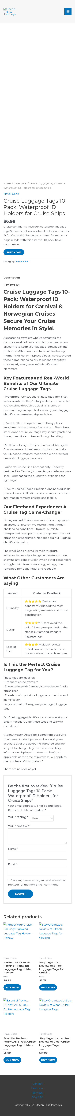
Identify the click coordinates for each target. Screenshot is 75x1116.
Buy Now (14, 252)
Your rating (18, 817)
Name (13, 848)
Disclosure (37, 1088)
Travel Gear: (20, 183)
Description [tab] (11, 277)
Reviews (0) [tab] (11, 284)
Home (7, 183)
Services (37, 1092)
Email (12, 864)
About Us (37, 1097)
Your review (18, 826)
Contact (37, 1083)
